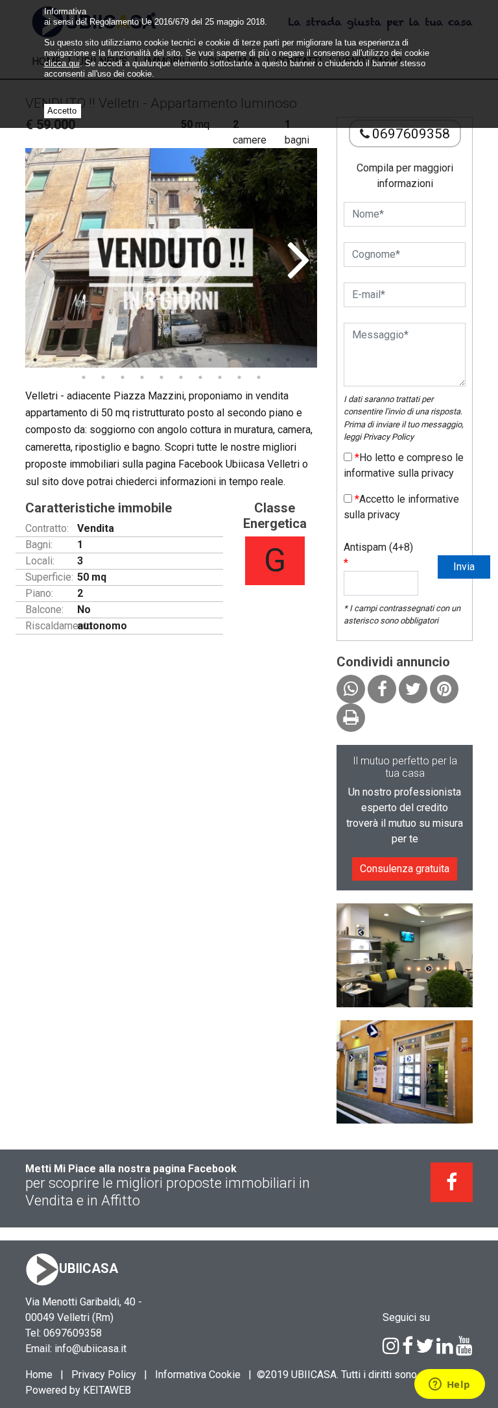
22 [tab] (200, 377)
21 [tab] (180, 377)
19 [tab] (142, 377)
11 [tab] (229, 359)
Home (39, 1374)
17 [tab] (103, 377)
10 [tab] (210, 359)
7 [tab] (151, 359)
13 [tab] (268, 359)
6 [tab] (132, 359)
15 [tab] (307, 359)
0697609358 (411, 134)
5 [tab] (112, 359)
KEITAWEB (107, 1390)
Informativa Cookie (198, 1374)
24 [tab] (239, 377)
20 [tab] (161, 377)
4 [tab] (93, 359)
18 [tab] (122, 377)
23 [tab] (219, 377)
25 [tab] (258, 377)
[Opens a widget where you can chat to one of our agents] (449, 1385)
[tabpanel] (171, 258)
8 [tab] (171, 359)
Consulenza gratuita (404, 868)
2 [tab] (54, 359)
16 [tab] (83, 377)
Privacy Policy (388, 437)
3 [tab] (73, 359)
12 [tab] (249, 359)
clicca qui (62, 63)
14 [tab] (287, 359)
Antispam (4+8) (378, 555)
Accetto (62, 111)
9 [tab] (190, 359)
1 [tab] (35, 359)
